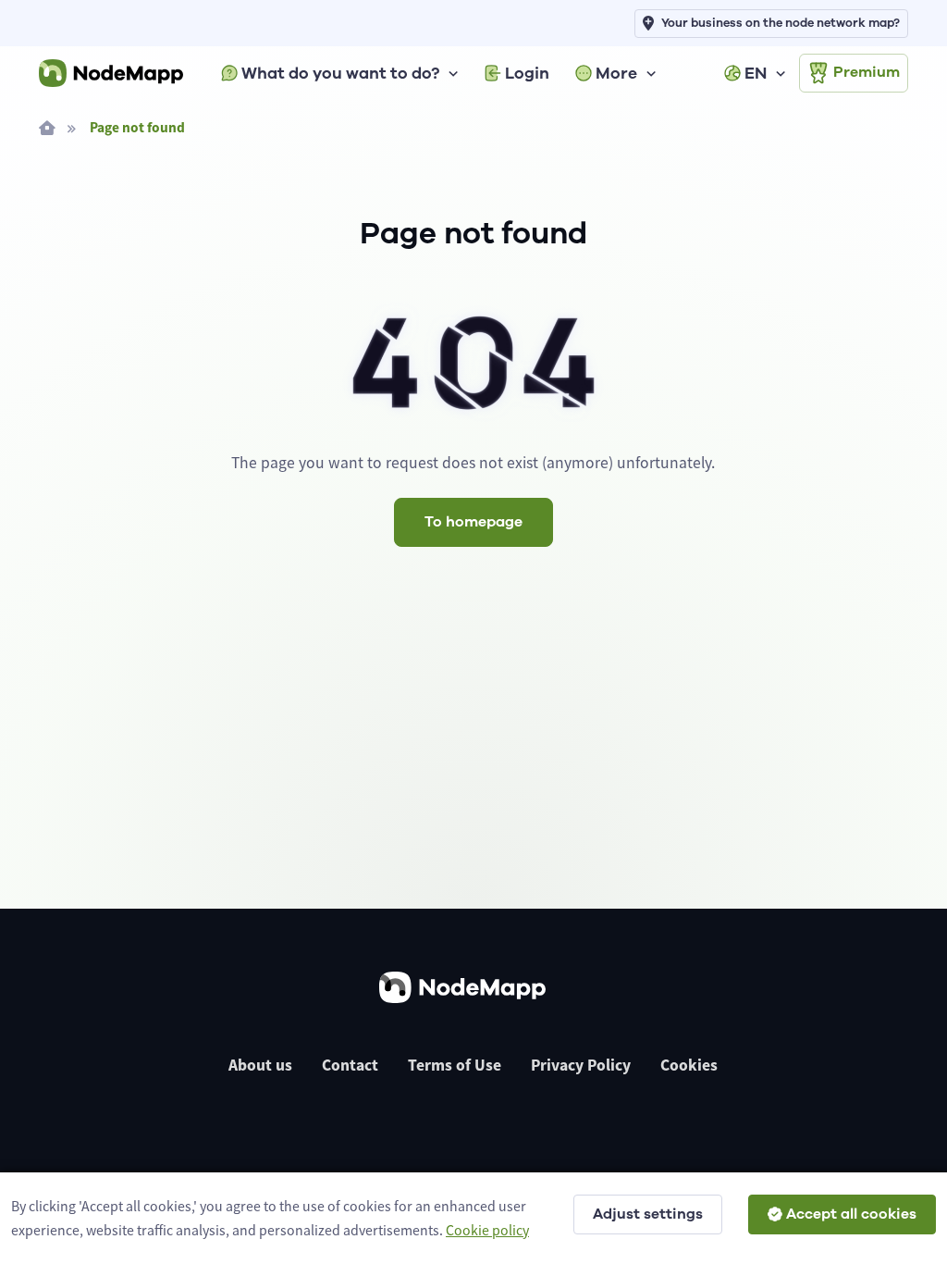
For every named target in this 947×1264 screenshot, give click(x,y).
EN (755, 73)
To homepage (473, 522)
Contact (350, 1065)
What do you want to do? (340, 73)
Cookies (689, 1065)
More (616, 73)
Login (527, 73)
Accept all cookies (851, 1214)
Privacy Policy (581, 1065)
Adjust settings (648, 1214)
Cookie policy (487, 1230)
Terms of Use (454, 1065)
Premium (866, 72)
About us (260, 1065)
